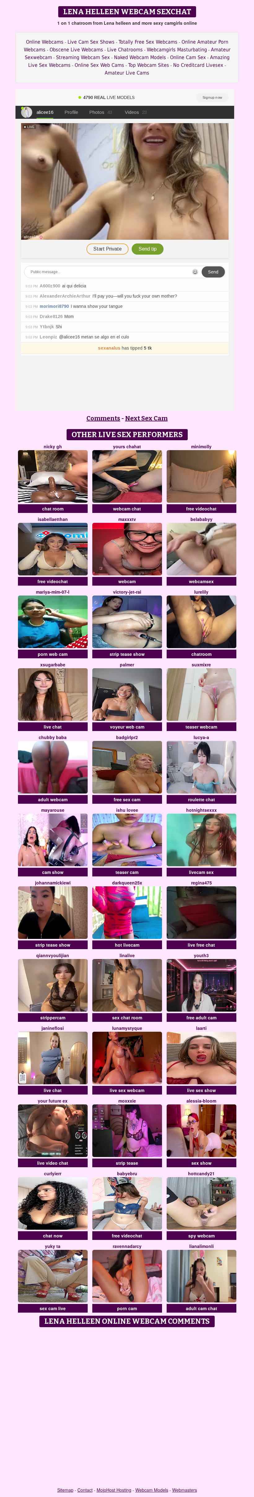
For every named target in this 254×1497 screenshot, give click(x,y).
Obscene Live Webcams (76, 50)
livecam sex (201, 872)
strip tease (127, 1163)
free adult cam (201, 1017)
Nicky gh (53, 446)
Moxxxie (127, 1101)
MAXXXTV (127, 519)
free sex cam (127, 799)
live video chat (52, 1163)
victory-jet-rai (127, 592)
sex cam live (53, 1308)
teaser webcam (201, 727)
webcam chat (127, 508)
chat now (53, 1235)
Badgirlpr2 (127, 737)
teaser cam (127, 872)
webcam (127, 581)
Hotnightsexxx (201, 810)
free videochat (201, 508)
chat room (53, 508)
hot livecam (127, 945)
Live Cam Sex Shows (91, 42)
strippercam (52, 1017)
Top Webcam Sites (148, 65)
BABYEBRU (127, 1173)
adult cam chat (201, 1308)
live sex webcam (127, 1090)
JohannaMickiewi (53, 883)
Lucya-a (201, 737)
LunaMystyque (127, 1028)
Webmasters (184, 1490)
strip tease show (127, 654)
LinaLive (127, 955)
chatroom (201, 654)
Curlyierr (52, 1173)
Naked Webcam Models (140, 57)
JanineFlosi (53, 1028)
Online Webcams (45, 42)
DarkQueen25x (127, 883)
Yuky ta (52, 1246)
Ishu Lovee (127, 810)
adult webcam (53, 799)
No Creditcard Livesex (198, 65)
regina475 (201, 883)
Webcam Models (151, 1490)
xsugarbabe (52, 664)
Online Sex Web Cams (99, 65)
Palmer (127, 664)
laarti (201, 1028)
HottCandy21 (201, 1173)
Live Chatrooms (125, 50)
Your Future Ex (53, 1101)
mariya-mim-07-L (52, 592)
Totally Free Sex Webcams (148, 42)
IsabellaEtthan (53, 519)
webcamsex (201, 581)
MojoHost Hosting (114, 1490)
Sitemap (65, 1490)
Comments (103, 418)
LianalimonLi (201, 1246)
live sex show (201, 1090)
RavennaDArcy (127, 1246)
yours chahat (127, 446)
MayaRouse (52, 810)
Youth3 (201, 955)
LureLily (201, 592)
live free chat (201, 945)
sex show (201, 1163)
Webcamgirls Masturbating (177, 50)
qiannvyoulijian (52, 955)
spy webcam (201, 1235)
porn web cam (53, 654)
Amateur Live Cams (127, 73)
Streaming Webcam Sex (83, 57)
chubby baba (53, 737)
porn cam (127, 1308)
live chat (53, 727)
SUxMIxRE (201, 664)
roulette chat (201, 799)
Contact (85, 1490)
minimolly (201, 446)
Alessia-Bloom (201, 1101)
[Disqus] (127, 1407)
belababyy (201, 519)
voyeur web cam (127, 727)
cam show (53, 872)
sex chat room (127, 1017)
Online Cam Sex (188, 57)
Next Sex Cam (146, 418)
